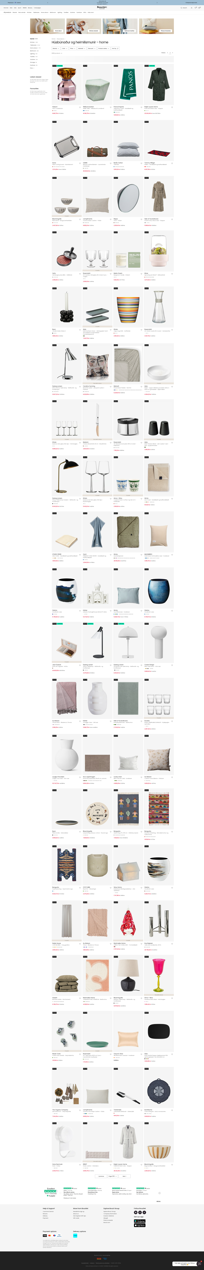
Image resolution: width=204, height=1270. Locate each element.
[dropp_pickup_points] (75, 1236)
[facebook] (135, 1212)
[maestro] (54, 1236)
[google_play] (140, 1221)
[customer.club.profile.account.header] (191, 8)
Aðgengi (92, 1263)
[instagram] (140, 1212)
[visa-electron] (59, 1236)
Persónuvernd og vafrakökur (102, 1263)
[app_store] (140, 1225)
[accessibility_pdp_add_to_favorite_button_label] (80, 107)
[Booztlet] (102, 8)
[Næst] (157, 2)
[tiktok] (144, 1212)
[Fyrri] (48, 2)
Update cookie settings (116, 1263)
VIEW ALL (158, 1201)
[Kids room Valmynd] (94, 12)
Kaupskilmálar (85, 1263)
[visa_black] (45, 1236)
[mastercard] (50, 1236)
